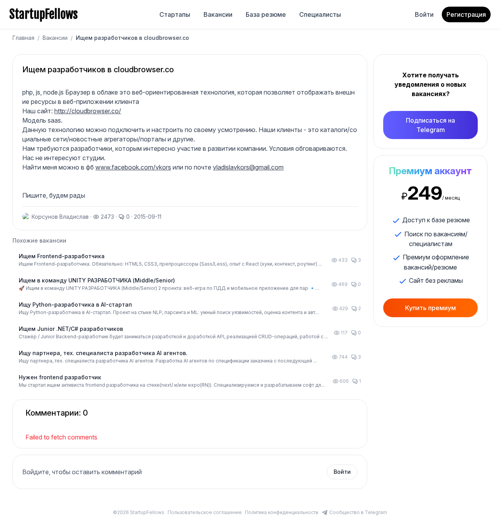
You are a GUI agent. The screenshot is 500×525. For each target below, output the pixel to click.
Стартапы (174, 14)
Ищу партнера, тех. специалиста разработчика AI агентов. (103, 353)
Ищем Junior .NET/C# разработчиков (71, 328)
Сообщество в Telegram (358, 512)
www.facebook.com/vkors (133, 167)
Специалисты (320, 14)
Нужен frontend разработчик (60, 377)
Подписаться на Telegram (430, 125)
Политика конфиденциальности (281, 512)
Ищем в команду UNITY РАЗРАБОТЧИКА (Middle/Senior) (97, 280)
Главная (23, 37)
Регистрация (466, 14)
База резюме (266, 14)
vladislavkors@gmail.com (248, 167)
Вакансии (218, 14)
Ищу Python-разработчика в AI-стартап (75, 304)
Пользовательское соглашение (205, 512)
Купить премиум (430, 308)
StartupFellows (43, 14)
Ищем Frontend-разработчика (62, 256)
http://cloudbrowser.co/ (87, 111)
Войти (424, 14)
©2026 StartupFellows (138, 512)
